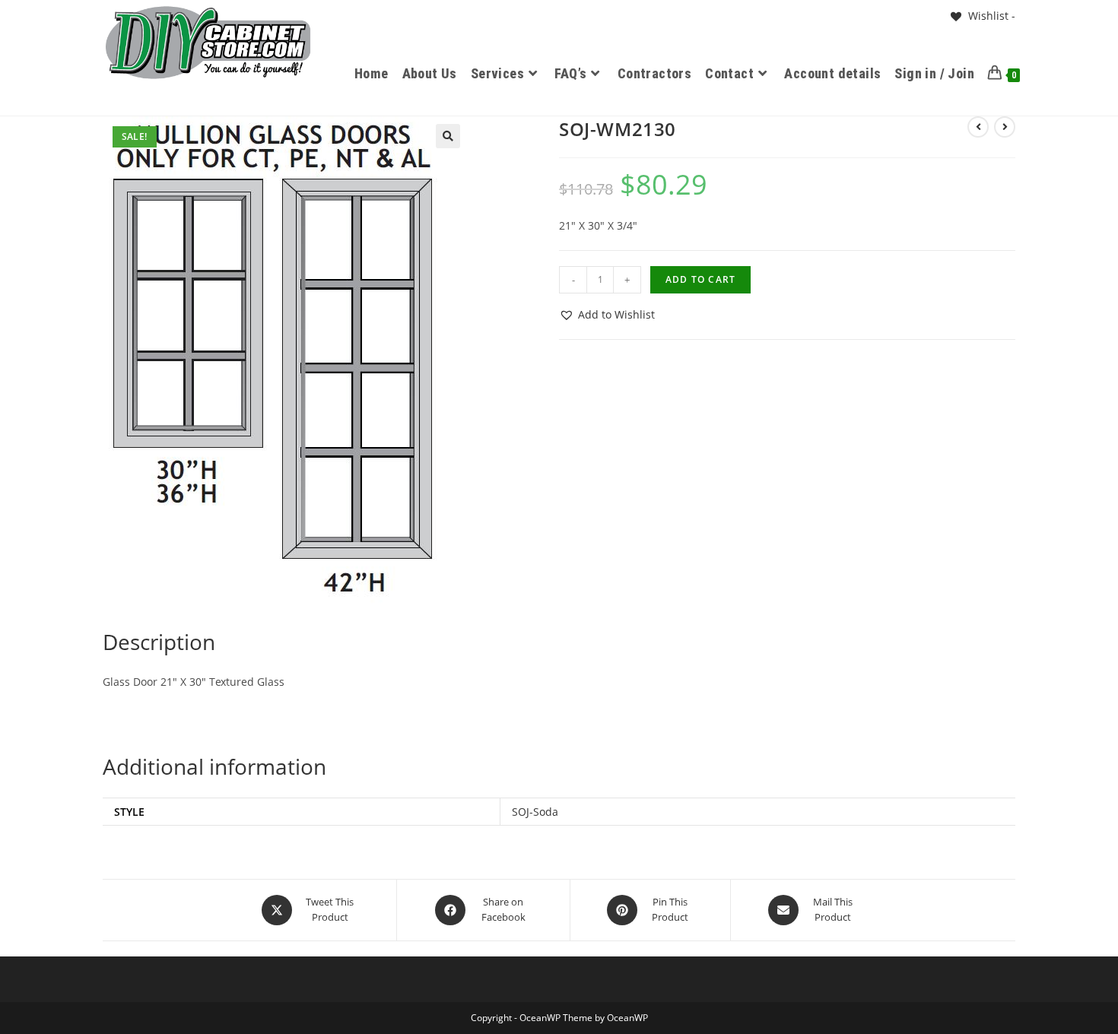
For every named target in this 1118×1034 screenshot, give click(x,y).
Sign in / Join (934, 73)
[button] (448, 136)
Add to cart (700, 279)
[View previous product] (978, 127)
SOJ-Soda (535, 811)
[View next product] (1004, 127)
